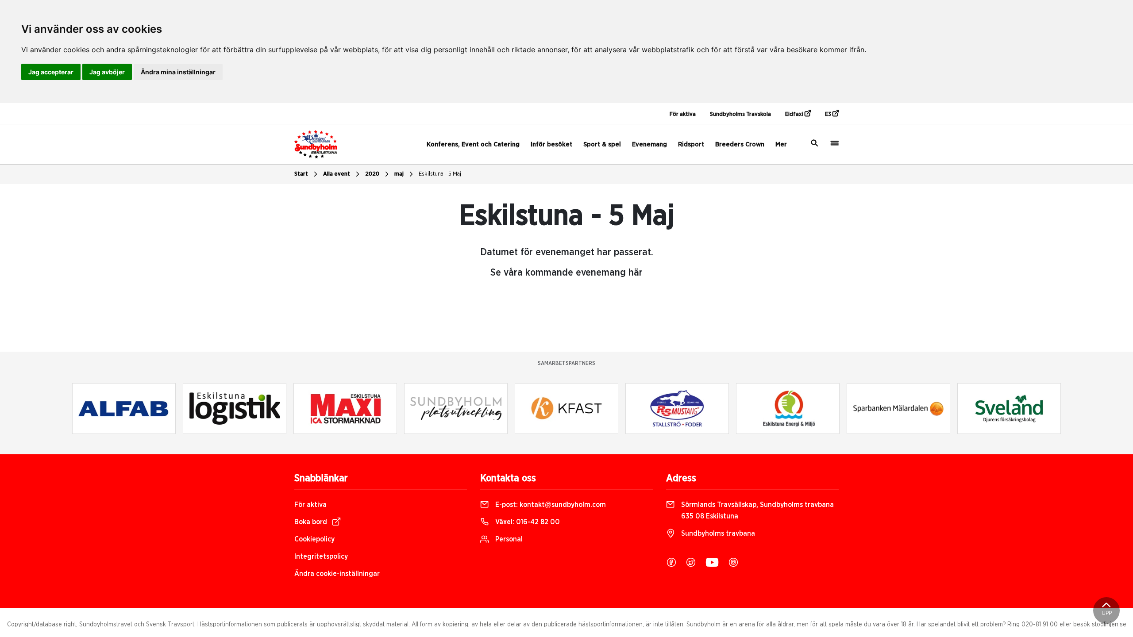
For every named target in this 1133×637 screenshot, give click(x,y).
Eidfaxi (795, 114)
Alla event (336, 174)
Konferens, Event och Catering (473, 144)
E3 (828, 114)
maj (399, 174)
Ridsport (691, 144)
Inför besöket (551, 144)
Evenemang (649, 144)
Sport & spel (602, 144)
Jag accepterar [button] (50, 72)
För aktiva (683, 114)
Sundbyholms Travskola (740, 114)
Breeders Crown (739, 144)
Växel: (526, 522)
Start (301, 174)
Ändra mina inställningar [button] (178, 72)
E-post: (549, 504)
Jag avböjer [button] (107, 72)
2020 (372, 174)
